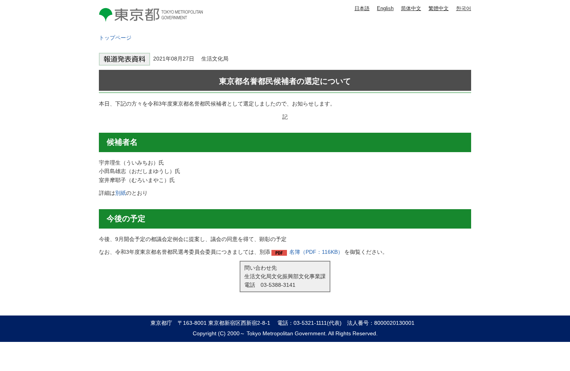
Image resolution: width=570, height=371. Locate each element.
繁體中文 (438, 8)
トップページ (115, 38)
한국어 (463, 8)
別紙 (120, 193)
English (385, 8)
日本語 (362, 8)
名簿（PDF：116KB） (316, 252)
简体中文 (411, 8)
